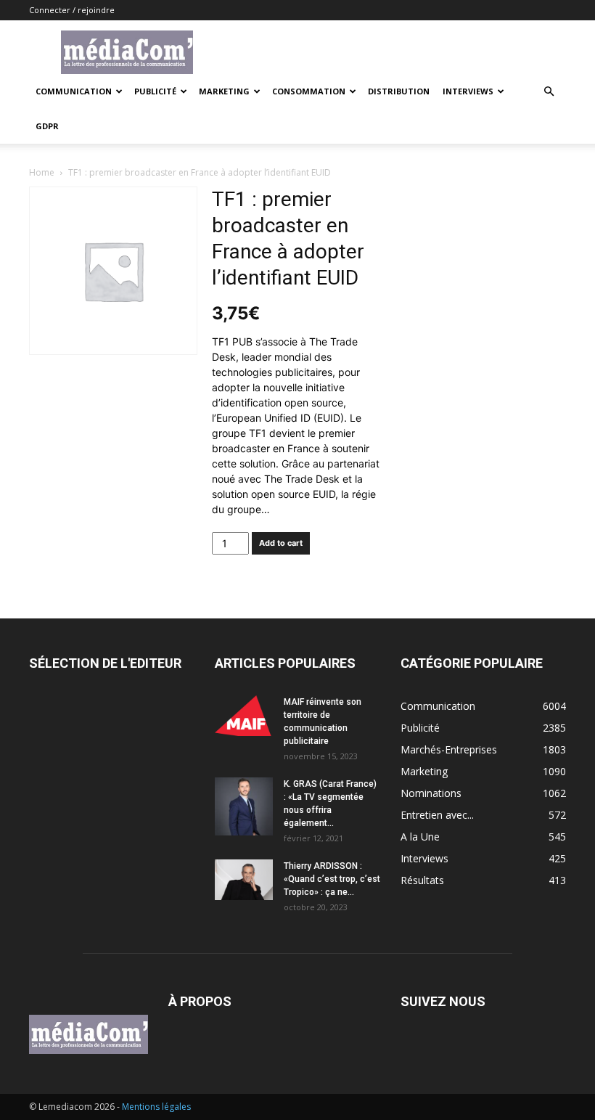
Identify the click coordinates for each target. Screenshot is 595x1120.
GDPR (47, 125)
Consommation (308, 91)
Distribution (399, 91)
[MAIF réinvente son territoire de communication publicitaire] (244, 715)
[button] (548, 92)
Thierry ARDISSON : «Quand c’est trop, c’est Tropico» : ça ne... (332, 879)
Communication (74, 91)
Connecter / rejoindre (72, 9)
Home (41, 172)
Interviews (468, 91)
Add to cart (281, 543)
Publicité (155, 91)
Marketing (224, 91)
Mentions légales (156, 1106)
